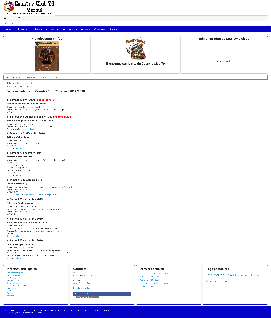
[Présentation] (28, 29)
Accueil (11, 29)
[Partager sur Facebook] (76, 294)
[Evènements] (57, 29)
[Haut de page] (267, 314)
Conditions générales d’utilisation (19, 278)
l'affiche (18, 148)
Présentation (23, 29)
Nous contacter (101, 29)
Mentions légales (13, 275)
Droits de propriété (14, 283)
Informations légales (15, 273)
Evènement (242, 275)
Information (215, 275)
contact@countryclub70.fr (83, 283)
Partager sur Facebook (86, 294)
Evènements (52, 29)
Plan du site (11, 293)
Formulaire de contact (81, 288)
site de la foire (32, 129)
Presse (86, 29)
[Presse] (89, 29)
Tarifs (216, 281)
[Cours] (41, 29)
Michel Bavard (36, 313)
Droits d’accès (12, 291)
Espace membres (12, 18)
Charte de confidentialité (16, 288)
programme (28, 195)
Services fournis (13, 280)
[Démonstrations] (76, 29)
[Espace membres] (19, 17)
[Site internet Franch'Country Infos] (47, 56)
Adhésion (223, 281)
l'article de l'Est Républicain (45, 195)
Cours (38, 29)
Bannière (10, 296)
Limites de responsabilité (16, 286)
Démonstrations (70, 29)
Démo (229, 275)
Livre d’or (115, 29)
